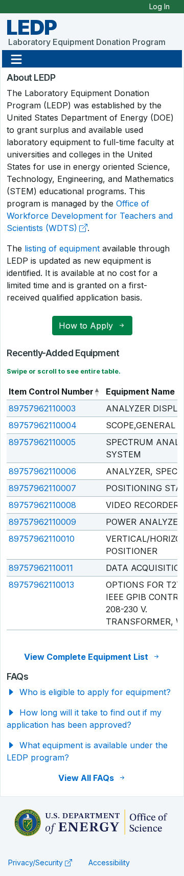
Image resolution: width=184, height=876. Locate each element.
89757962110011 (41, 568)
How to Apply (87, 325)
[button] (16, 58)
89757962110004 (43, 425)
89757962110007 (42, 488)
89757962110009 (42, 522)
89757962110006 (42, 471)
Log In (159, 6)
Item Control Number (51, 391)
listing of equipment (62, 248)
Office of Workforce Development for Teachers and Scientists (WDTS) (90, 215)
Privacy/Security (35, 862)
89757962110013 (41, 585)
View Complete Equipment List (87, 657)
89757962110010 (42, 539)
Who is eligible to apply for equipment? (94, 692)
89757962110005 (42, 442)
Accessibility (109, 862)
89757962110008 (42, 505)
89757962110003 (42, 408)
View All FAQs (87, 778)
